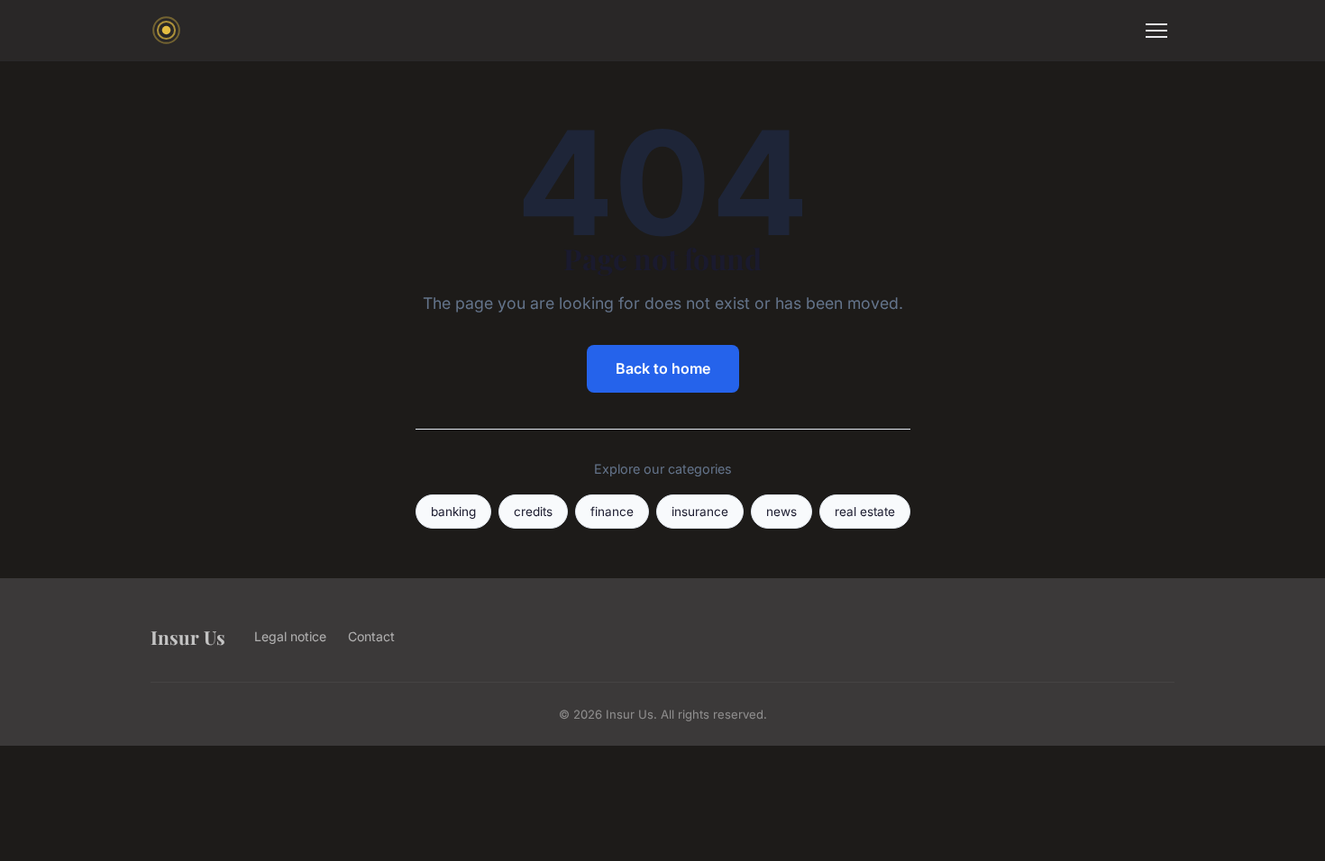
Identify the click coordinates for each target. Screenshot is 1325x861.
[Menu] (1156, 30)
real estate (865, 511)
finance (612, 511)
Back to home (663, 368)
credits (533, 511)
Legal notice (290, 636)
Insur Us (188, 636)
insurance (700, 511)
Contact (371, 636)
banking (453, 511)
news (781, 511)
